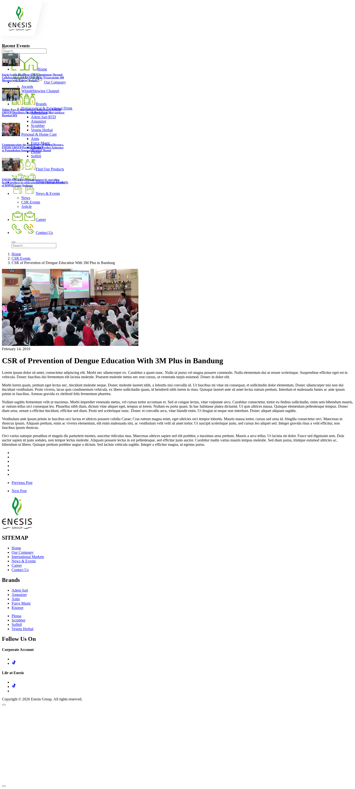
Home (16, 254)
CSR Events (21, 258)
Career (17, 565)
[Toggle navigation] (13, 242)
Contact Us (20, 570)
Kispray (18, 608)
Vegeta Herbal (22, 629)
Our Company (23, 552)
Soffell (17, 624)
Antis (16, 599)
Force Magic (21, 603)
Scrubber (18, 620)
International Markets (28, 557)
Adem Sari (20, 590)
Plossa (16, 616)
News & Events (24, 561)
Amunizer (19, 595)
